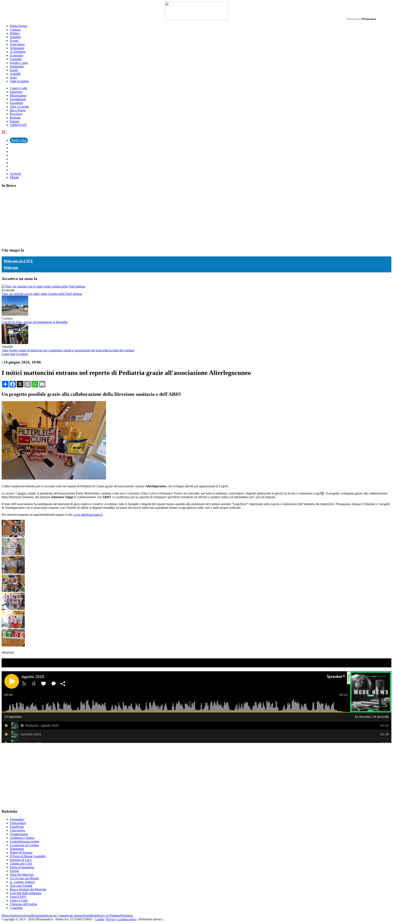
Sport (13, 77)
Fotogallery (17, 819)
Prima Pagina (18, 26)
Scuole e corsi (19, 62)
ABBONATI (18, 125)
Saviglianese (18, 99)
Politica (14, 33)
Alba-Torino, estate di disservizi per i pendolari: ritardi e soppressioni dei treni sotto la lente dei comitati (68, 350)
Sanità (14, 70)
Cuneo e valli (18, 88)
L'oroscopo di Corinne (24, 845)
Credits (99, 919)
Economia (16, 55)
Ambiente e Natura (22, 838)
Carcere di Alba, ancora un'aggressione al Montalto (35, 322)
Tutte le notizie (19, 81)
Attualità (15, 37)
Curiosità (15, 59)
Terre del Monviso (22, 874)
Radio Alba (18, 140)
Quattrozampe (19, 834)
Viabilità (15, 74)
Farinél (14, 871)
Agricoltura (17, 44)
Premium (127, 915)
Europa (14, 121)
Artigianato (17, 48)
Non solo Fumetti (21, 885)
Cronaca (15, 29)
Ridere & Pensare (21, 852)
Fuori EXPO (18, 896)
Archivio (15, 173)
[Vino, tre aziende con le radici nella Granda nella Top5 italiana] (43, 286)
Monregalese (18, 95)
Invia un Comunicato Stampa (65, 915)
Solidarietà (17, 66)
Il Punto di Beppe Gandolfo (28, 856)
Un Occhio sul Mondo (24, 878)
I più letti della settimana (25, 893)
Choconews (17, 830)
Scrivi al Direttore (109, 915)
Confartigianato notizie (24, 841)
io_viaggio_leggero (22, 882)
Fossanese (16, 103)
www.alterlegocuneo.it (88, 514)
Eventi (14, 40)
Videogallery (18, 823)
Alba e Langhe (19, 106)
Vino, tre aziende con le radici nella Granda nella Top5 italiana (42, 294)
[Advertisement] (32, 217)
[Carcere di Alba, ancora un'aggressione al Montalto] (15, 314)
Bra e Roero (18, 110)
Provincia (16, 114)
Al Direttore (17, 51)
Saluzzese (16, 92)
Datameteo (17, 849)
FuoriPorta (17, 826)
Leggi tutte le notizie (15, 354)
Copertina (16, 907)
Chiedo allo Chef (21, 863)
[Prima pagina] (3, 132)
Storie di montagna (22, 867)
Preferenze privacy (151, 919)
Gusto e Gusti (19, 900)
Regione (15, 117)
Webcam (11, 267)
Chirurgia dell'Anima (23, 904)
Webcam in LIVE (18, 261)
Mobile (14, 177)
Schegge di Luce (21, 860)
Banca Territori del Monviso (28, 889)
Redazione (38, 915)
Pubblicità (90, 915)
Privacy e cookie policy (121, 919)
